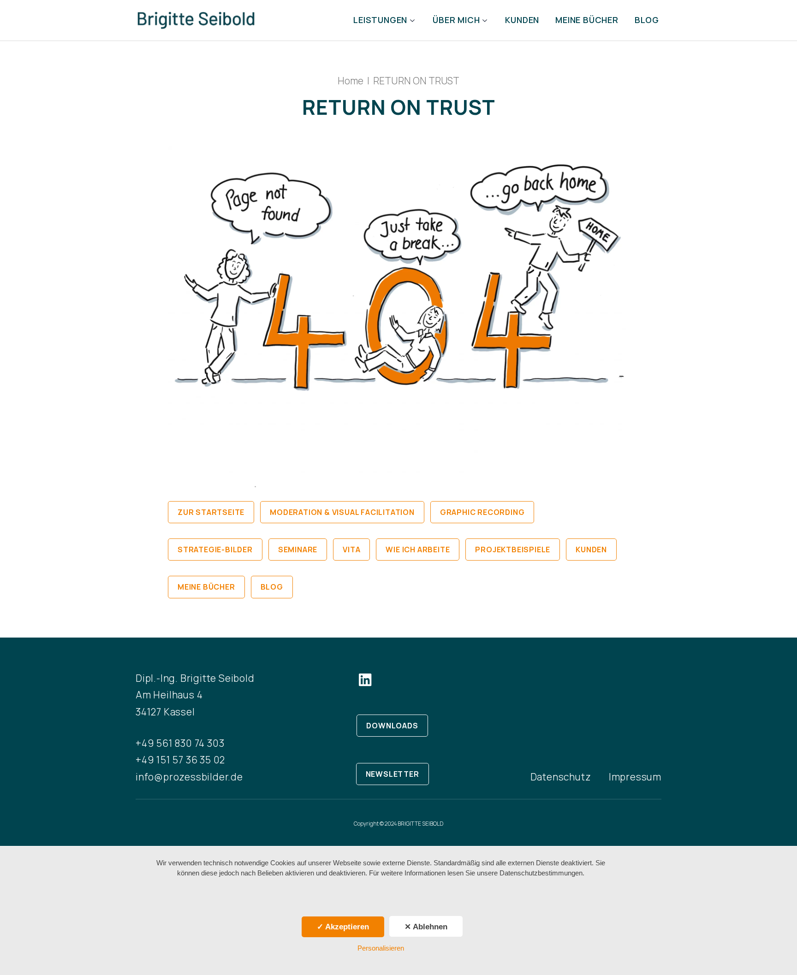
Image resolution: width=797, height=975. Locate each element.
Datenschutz (560, 776)
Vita (351, 549)
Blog (647, 20)
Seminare (297, 549)
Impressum (635, 776)
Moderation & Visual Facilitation (342, 512)
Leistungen (380, 20)
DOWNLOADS (392, 726)
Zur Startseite (211, 512)
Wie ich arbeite (418, 549)
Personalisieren (380, 948)
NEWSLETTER (392, 774)
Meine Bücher (587, 20)
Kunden (522, 20)
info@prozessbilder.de (189, 776)
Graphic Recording (482, 512)
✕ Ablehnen (425, 926)
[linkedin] (365, 679)
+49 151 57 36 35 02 (180, 759)
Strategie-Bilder (215, 549)
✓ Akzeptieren (343, 926)
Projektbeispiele (512, 549)
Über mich (456, 20)
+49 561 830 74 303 (180, 743)
